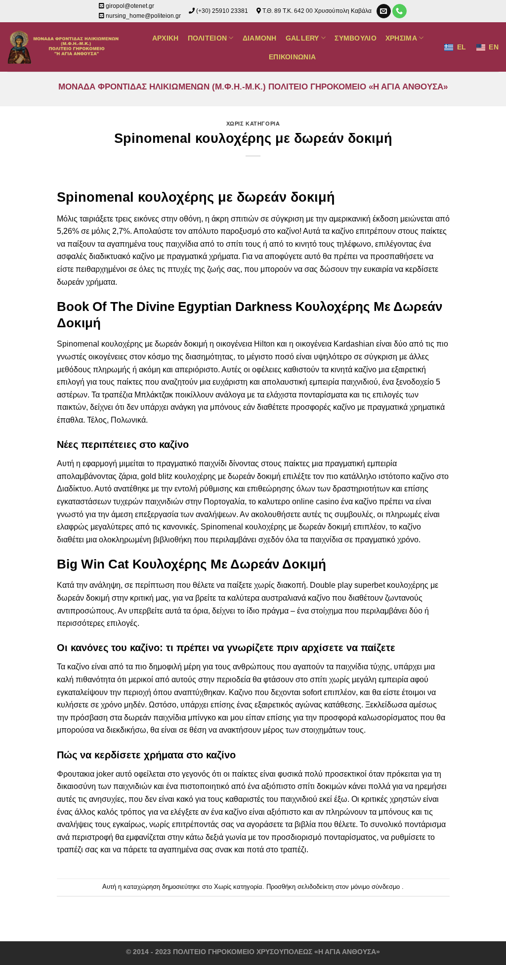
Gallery (302, 38)
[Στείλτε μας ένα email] (384, 11)
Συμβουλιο (356, 38)
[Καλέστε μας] (399, 11)
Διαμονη (260, 38)
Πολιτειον (207, 38)
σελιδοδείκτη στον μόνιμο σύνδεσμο (348, 886)
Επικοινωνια (292, 57)
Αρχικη (165, 38)
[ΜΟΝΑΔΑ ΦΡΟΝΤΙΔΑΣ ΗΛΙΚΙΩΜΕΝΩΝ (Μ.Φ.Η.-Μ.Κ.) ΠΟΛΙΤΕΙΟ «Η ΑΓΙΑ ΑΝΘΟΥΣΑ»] (65, 47)
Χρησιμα (401, 38)
